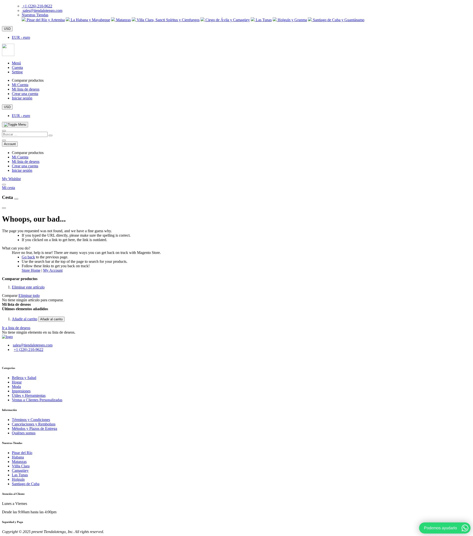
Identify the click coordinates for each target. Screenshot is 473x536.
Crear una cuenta (25, 94)
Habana (18, 457)
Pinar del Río (22, 453)
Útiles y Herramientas (29, 395)
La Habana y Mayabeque (90, 20)
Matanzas (123, 20)
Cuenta (17, 67)
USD (7, 29)
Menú (16, 63)
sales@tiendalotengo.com (42, 10)
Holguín (18, 479)
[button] (35, 15)
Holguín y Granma (292, 20)
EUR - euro (21, 37)
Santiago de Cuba (25, 484)
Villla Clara (21, 466)
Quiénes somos (23, 433)
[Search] (50, 135)
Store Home (31, 270)
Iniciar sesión (22, 98)
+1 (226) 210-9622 (37, 6)
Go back (28, 257)
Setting (17, 72)
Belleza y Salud (24, 378)
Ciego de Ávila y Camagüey (227, 20)
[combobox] (25, 134)
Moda (16, 386)
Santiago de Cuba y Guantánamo (338, 20)
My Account (53, 270)
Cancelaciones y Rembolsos (33, 424)
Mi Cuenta (20, 85)
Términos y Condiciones (31, 420)
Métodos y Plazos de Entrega (34, 428)
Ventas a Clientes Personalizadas (37, 400)
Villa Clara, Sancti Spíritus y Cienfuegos (168, 20)
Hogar (17, 382)
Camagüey (20, 470)
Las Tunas (263, 20)
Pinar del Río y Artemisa (45, 20)
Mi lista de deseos (25, 89)
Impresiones (21, 391)
